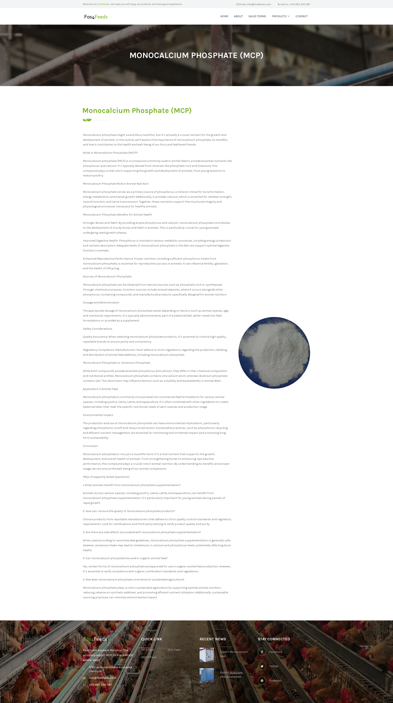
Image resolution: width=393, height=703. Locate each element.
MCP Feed (147, 650)
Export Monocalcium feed (234, 654)
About (238, 16)
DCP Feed (173, 650)
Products (279, 16)
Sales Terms (257, 16)
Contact (302, 16)
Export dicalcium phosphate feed (231, 674)
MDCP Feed (148, 657)
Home (224, 16)
